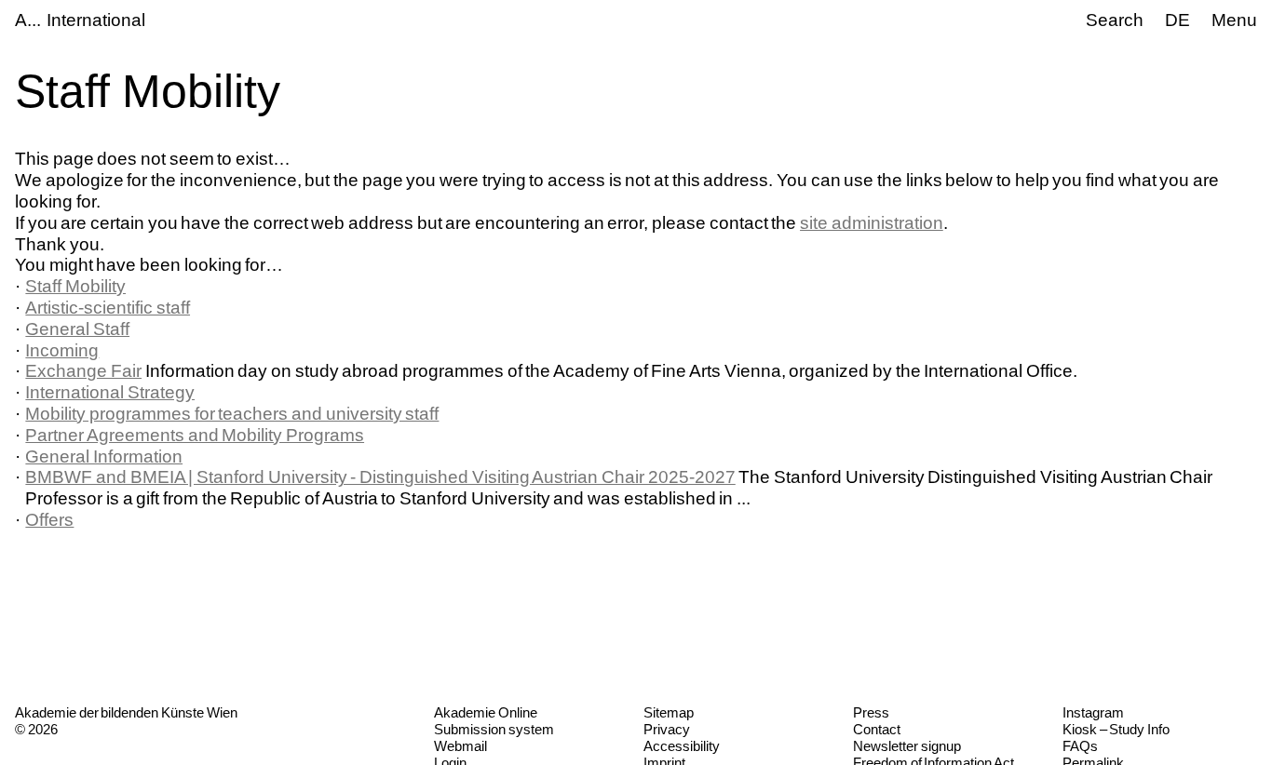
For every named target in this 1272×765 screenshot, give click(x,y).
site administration (871, 223)
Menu (1234, 20)
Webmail (460, 746)
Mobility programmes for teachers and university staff (232, 413)
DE (1177, 20)
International (96, 20)
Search (1114, 20)
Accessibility (681, 746)
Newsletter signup (907, 746)
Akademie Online (485, 712)
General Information (104, 456)
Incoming (62, 350)
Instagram (1093, 712)
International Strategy (110, 392)
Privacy (666, 729)
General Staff (77, 329)
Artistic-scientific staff (107, 307)
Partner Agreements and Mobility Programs (194, 435)
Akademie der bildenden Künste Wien (126, 712)
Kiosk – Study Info (1116, 729)
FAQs (1080, 746)
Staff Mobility (75, 286)
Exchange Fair (83, 371)
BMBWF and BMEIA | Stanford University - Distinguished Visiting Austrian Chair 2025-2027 (380, 477)
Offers (49, 520)
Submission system (494, 729)
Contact (876, 729)
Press (871, 712)
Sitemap (668, 712)
